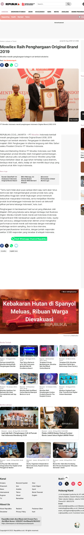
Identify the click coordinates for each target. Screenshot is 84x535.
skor (30, 12)
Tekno (27, 17)
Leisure (8, 41)
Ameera (2, 483)
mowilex (3, 251)
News (2, 489)
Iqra (17, 486)
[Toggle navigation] (2, 4)
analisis (65, 12)
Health (13, 17)
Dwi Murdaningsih (10, 60)
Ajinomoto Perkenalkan (48, 179)
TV (1, 498)
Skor (33, 483)
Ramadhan (20, 498)
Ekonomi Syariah (18, 12)
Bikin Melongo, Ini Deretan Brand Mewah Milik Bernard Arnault (28, 180)
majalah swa (14, 251)
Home (2, 41)
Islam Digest (36, 486)
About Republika (6, 508)
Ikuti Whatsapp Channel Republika (30, 239)
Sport (34, 489)
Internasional (4, 492)
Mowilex (35, 134)
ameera (4, 12)
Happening (5, 17)
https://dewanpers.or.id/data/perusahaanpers (18, 523)
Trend (14, 41)
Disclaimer (3, 512)
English (34, 495)
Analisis (18, 489)
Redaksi (19, 508)
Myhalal (20, 17)
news (56, 12)
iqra (49, 12)
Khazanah (3, 486)
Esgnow (3, 495)
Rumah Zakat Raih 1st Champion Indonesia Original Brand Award (9, 179)
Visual (18, 495)
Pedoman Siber (37, 508)
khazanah (39, 12)
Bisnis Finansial (37, 492)
